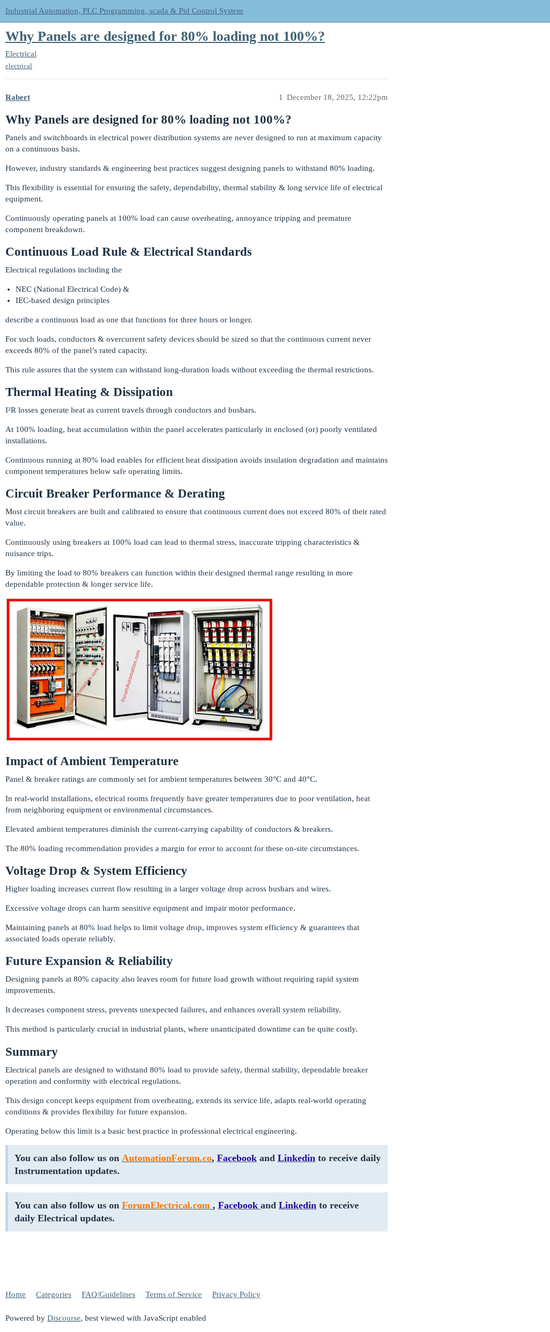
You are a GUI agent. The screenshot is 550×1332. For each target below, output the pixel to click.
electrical (18, 66)
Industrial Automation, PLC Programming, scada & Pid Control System (124, 10)
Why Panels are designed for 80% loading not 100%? (165, 36)
